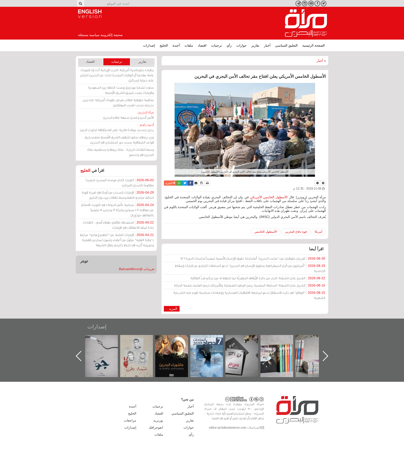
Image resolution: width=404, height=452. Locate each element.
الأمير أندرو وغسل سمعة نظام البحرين (128, 115)
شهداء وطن (176, 340)
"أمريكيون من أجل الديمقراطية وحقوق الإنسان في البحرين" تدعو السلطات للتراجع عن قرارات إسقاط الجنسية (250, 268)
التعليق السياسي (286, 45)
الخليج (164, 45)
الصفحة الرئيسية (313, 45)
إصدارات (149, 45)
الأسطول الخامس (265, 231)
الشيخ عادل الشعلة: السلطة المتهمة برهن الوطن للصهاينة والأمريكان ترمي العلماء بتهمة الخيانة (249, 285)
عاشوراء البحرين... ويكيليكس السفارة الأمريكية (211, 345)
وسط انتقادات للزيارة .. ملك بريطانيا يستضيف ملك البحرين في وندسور (120, 152)
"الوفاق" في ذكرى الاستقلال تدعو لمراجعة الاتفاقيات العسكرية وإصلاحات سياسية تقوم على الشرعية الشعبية (249, 295)
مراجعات (130, 420)
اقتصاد (202, 45)
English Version (89, 13)
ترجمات (216, 45)
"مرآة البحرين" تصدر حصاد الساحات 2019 (316, 345)
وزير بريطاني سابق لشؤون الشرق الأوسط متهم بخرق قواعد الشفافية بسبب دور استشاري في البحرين (119, 140)
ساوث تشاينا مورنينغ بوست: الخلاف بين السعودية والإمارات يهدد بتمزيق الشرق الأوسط (121, 90)
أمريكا (318, 231)
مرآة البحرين (306, 23)
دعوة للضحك (106, 340)
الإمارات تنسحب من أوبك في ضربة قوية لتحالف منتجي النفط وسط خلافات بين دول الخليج (118, 195)
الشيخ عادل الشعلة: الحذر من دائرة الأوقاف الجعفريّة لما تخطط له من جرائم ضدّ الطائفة (257, 278)
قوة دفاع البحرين (296, 231)
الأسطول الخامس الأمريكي (269, 197)
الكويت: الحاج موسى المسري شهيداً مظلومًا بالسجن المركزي (120, 182)
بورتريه (158, 420)
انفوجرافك (156, 427)
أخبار (267, 45)
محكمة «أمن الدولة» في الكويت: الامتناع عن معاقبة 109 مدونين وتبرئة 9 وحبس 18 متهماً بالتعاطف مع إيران (117, 209)
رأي (229, 45)
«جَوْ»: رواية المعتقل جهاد (141, 343)
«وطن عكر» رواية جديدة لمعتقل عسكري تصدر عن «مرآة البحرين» (281, 348)
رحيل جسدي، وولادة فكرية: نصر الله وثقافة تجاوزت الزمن (117, 127)
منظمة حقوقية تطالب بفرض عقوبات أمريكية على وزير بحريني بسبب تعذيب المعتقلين (118, 102)
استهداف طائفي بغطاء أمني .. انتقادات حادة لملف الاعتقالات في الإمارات (118, 225)
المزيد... (171, 309)
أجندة (176, 45)
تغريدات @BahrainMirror (137, 269)
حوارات (241, 45)
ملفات (188, 45)
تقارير (255, 45)
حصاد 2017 (246, 340)
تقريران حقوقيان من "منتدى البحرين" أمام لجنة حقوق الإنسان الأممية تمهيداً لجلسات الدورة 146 (252, 258)
